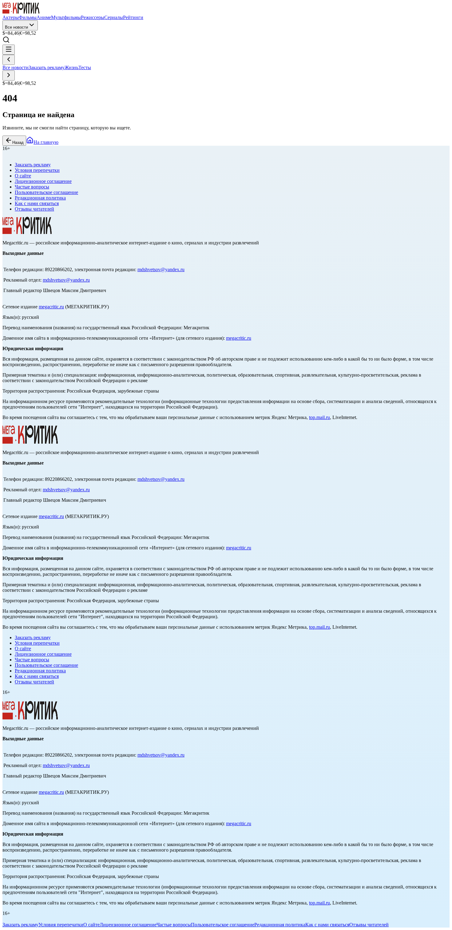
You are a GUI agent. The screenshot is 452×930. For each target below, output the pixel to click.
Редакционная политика (40, 197)
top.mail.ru (319, 417)
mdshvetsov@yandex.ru (160, 269)
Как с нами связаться (37, 203)
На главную (46, 142)
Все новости (16, 27)
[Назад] (8, 60)
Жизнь (71, 67)
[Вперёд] (8, 75)
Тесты (84, 67)
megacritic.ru (51, 306)
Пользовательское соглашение (46, 192)
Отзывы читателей (34, 209)
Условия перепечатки (37, 170)
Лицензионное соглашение (43, 181)
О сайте (23, 175)
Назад (18, 142)
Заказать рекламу (47, 67)
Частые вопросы (32, 186)
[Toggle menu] (8, 50)
